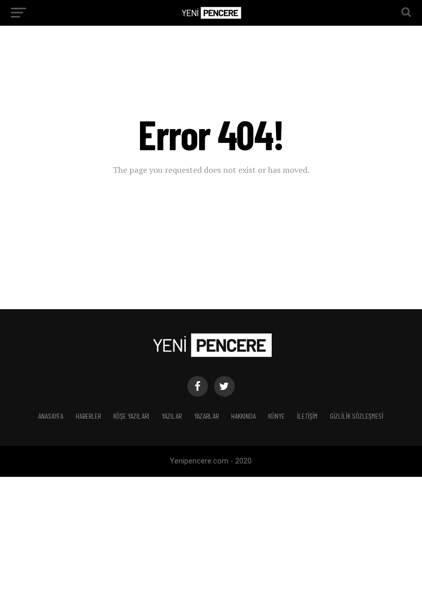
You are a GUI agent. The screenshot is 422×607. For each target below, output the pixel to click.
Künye (276, 416)
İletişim (307, 416)
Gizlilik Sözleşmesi (356, 416)
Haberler (88, 416)
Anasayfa (50, 416)
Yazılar (172, 416)
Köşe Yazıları (131, 416)
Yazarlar (206, 416)
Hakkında (243, 416)
